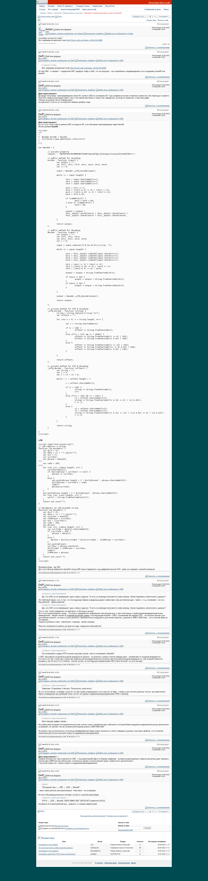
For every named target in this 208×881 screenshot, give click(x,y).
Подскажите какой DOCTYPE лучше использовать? (57, 854)
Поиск (166, 9)
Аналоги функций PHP (70, 9)
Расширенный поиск (125, 830)
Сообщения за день (152, 9)
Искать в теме (163, 20)
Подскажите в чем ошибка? (48, 851)
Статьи (42, 9)
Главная (43, 13)
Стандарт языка (82, 6)
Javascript (57, 13)
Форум (42, 6)
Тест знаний (53, 9)
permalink (164, 24)
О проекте (99, 863)
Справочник (97, 6)
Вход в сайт (165, 3)
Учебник (51, 6)
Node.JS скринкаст (65, 6)
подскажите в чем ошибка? (48, 844)
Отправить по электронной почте (77, 828)
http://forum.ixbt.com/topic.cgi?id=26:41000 (84, 40)
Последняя (163, 16)
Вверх (133, 863)
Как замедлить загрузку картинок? (93, 816)
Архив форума (124, 863)
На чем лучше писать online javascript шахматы (55, 848)
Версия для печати (61, 826)
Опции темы (151, 20)
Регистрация (154, 3)
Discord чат (110, 6)
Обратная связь (110, 863)
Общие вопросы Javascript (72, 13)
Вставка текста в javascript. (117, 816)
